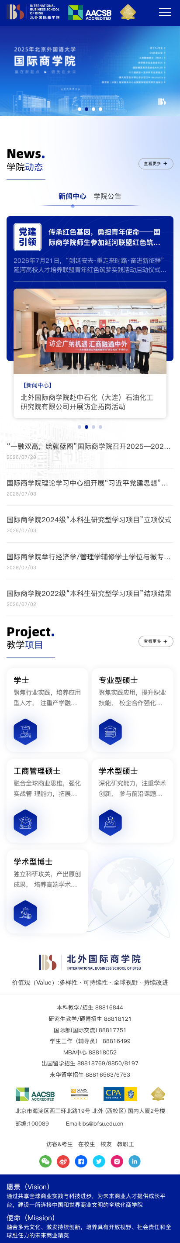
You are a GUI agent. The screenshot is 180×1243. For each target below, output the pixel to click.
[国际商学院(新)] (71, 18)
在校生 (86, 1144)
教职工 (125, 1144)
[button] (79, 109)
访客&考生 (59, 1144)
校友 (106, 1144)
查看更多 (152, 163)
